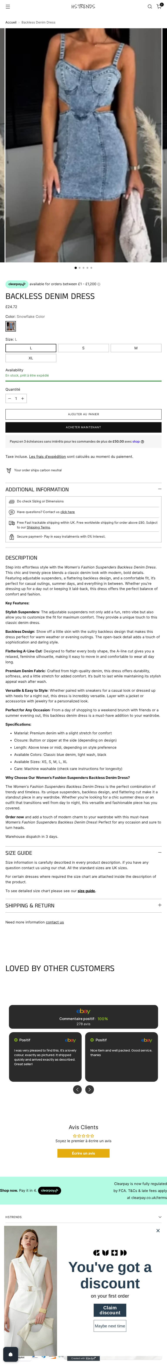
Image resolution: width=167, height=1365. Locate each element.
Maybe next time (110, 1326)
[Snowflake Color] (10, 326)
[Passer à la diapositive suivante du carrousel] (158, 940)
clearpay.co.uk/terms (149, 1197)
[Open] (10, 1354)
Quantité (12, 389)
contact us (55, 922)
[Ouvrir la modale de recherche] (149, 6)
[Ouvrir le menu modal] (7, 6)
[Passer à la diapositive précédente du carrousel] (148, 940)
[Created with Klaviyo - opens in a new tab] (83, 1358)
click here (67, 512)
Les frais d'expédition (47, 456)
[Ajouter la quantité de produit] (23, 398)
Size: (11, 339)
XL (31, 358)
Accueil (10, 22)
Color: (25, 316)
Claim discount (110, 1310)
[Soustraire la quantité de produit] (9, 398)
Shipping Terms (38, 527)
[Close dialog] (158, 1230)
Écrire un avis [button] (83, 1153)
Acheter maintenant (83, 427)
